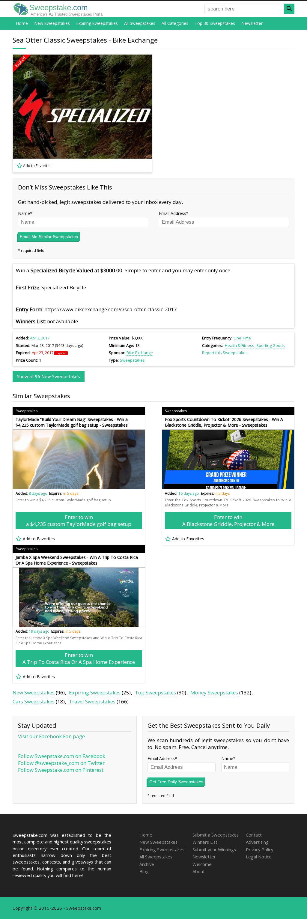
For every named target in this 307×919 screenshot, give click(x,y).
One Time (242, 338)
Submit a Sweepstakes (215, 835)
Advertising (257, 842)
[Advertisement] (227, 114)
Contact (254, 835)
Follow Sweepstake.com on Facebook (61, 756)
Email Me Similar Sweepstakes (49, 236)
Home (22, 23)
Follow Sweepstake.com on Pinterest (60, 769)
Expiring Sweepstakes (97, 23)
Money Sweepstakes (214, 692)
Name (24, 213)
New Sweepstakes (52, 23)
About (198, 871)
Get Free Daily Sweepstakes (176, 781)
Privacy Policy (259, 849)
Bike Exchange (140, 352)
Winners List (204, 842)
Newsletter (252, 23)
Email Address (172, 213)
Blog (144, 871)
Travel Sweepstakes (92, 701)
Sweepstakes (132, 360)
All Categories (175, 23)
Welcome (202, 864)
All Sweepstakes (139, 23)
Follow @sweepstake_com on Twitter (61, 762)
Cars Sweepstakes (34, 701)
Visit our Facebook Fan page (51, 736)
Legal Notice (259, 857)
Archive (146, 864)
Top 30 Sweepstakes (215, 23)
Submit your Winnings (214, 849)
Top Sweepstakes (155, 692)
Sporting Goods (270, 345)
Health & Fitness (239, 345)
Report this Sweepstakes (225, 352)
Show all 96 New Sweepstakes (48, 376)
